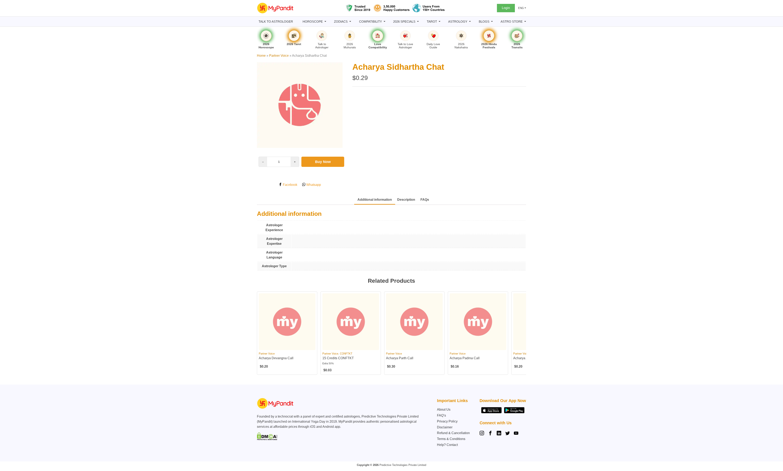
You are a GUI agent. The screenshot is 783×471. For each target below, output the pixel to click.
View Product (287, 346)
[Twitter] (507, 433)
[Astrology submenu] (470, 21)
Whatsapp (313, 184)
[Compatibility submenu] (384, 21)
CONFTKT (346, 353)
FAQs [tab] (424, 199)
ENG (521, 8)
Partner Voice (279, 55)
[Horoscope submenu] (325, 21)
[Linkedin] (499, 433)
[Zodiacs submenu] (350, 21)
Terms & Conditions (451, 439)
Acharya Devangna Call (276, 358)
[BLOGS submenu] (492, 21)
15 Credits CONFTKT (338, 358)
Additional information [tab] (374, 199)
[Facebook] (490, 433)
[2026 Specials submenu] (418, 21)
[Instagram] (483, 433)
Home (261, 55)
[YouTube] (516, 433)
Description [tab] (406, 199)
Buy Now (323, 162)
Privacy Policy (447, 421)
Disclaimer (444, 427)
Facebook (289, 184)
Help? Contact (447, 445)
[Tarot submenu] (439, 21)
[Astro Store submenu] (525, 21)
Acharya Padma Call (465, 358)
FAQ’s (441, 415)
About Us (443, 409)
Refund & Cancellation (453, 433)
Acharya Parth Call (399, 358)
